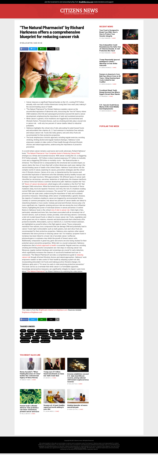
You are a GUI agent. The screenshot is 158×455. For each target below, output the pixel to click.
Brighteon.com (36, 312)
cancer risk (36, 337)
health (51, 330)
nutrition (23, 330)
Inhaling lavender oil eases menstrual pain (77, 406)
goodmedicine (25, 341)
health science (45, 341)
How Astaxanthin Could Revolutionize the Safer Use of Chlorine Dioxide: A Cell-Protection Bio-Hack (110, 48)
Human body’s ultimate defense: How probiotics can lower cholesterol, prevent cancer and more (29, 409)
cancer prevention (42, 330)
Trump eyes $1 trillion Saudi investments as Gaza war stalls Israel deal (54, 374)
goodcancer (35, 341)
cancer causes (45, 337)
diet (22, 334)
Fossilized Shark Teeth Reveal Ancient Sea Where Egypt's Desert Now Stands (109, 92)
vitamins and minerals (42, 334)
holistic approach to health (46, 245)
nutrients (57, 330)
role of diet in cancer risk (60, 210)
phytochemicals (61, 334)
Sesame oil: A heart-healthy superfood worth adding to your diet (54, 407)
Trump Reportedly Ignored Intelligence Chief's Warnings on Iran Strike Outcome (109, 62)
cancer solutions (25, 337)
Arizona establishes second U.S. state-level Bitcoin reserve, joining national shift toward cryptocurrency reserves (78, 378)
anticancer (77, 334)
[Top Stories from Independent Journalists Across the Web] (79, 15)
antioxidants (31, 330)
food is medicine (57, 337)
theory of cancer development (36, 184)
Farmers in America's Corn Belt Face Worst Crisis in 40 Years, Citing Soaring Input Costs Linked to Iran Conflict (110, 78)
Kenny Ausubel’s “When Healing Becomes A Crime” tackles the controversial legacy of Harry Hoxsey (30, 375)
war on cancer (29, 334)
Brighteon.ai (26, 312)
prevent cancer (79, 330)
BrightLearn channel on (53, 310)
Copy (52, 49)
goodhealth (78, 337)
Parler (34, 49)
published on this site (80, 447)
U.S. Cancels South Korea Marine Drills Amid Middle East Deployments (109, 107)
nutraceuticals (68, 337)
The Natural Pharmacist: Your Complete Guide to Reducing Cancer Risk (53, 153)
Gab (42, 49)
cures (70, 334)
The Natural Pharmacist (36, 271)
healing (52, 334)
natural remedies (67, 330)
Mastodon (25, 49)
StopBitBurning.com (86, 2)
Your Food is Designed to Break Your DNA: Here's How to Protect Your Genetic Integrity (109, 33)
